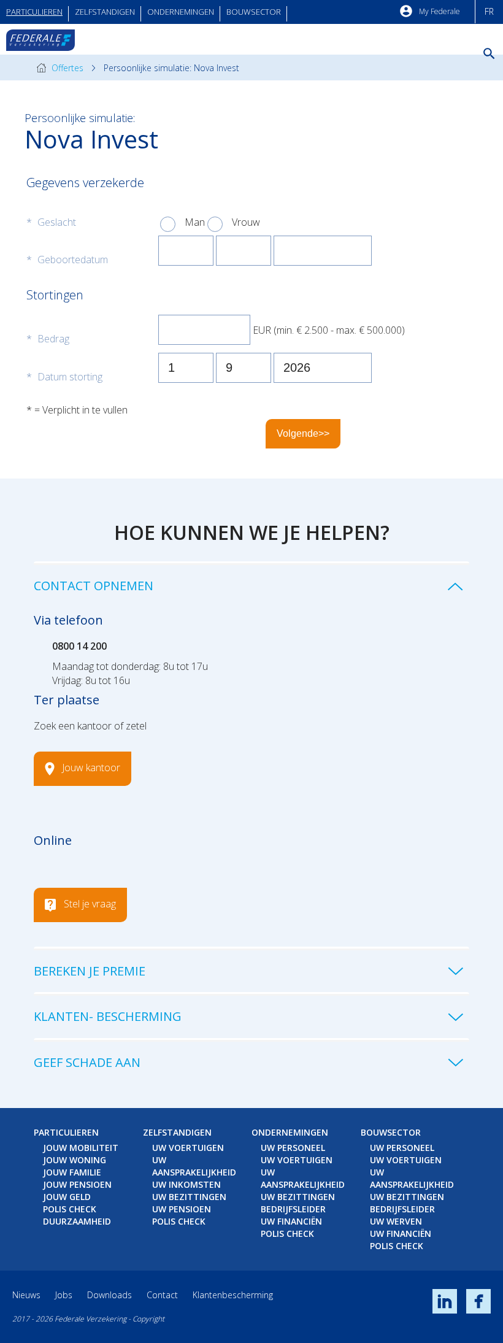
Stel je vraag (90, 903)
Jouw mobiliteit (80, 1147)
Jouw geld (67, 1197)
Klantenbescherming (233, 1295)
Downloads (109, 1295)
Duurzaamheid (77, 1221)
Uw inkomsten (186, 1184)
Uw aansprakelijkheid (194, 1166)
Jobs (63, 1295)
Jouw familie (72, 1172)
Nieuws (26, 1295)
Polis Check (69, 1209)
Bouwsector (253, 11)
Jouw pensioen (77, 1184)
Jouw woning (74, 1160)
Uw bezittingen (189, 1197)
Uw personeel (293, 1147)
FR (489, 11)
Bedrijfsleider (293, 1209)
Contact (162, 1295)
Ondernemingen (180, 11)
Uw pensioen (181, 1209)
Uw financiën (291, 1221)
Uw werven (396, 1221)
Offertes (66, 68)
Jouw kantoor (91, 768)
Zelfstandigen (105, 11)
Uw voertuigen (188, 1147)
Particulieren (34, 11)
